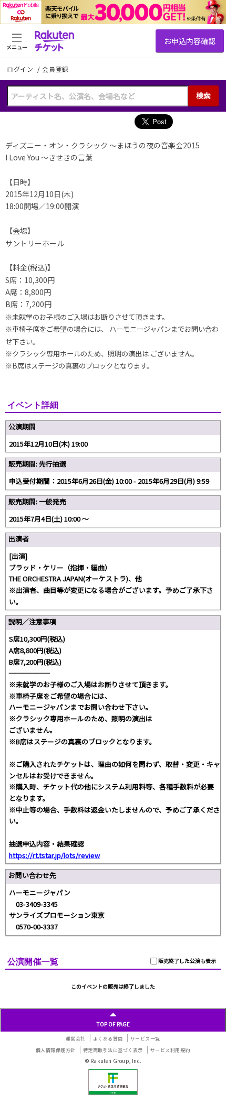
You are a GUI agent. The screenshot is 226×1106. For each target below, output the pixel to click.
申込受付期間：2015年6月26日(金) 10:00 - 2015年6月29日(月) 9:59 (109, 481)
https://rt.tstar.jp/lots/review (54, 855)
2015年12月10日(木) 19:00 (48, 444)
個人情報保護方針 (56, 1050)
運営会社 (76, 1038)
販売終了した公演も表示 (186, 960)
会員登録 (55, 69)
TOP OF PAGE (113, 1024)
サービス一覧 (145, 1038)
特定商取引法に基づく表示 (113, 1050)
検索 (203, 95)
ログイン (21, 68)
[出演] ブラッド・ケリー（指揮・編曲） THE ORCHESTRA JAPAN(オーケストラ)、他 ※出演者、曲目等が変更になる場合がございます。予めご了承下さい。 (111, 578)
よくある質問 (108, 1038)
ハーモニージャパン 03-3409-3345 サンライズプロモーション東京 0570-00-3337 (57, 909)
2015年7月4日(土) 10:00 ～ (49, 519)
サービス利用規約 (170, 1050)
